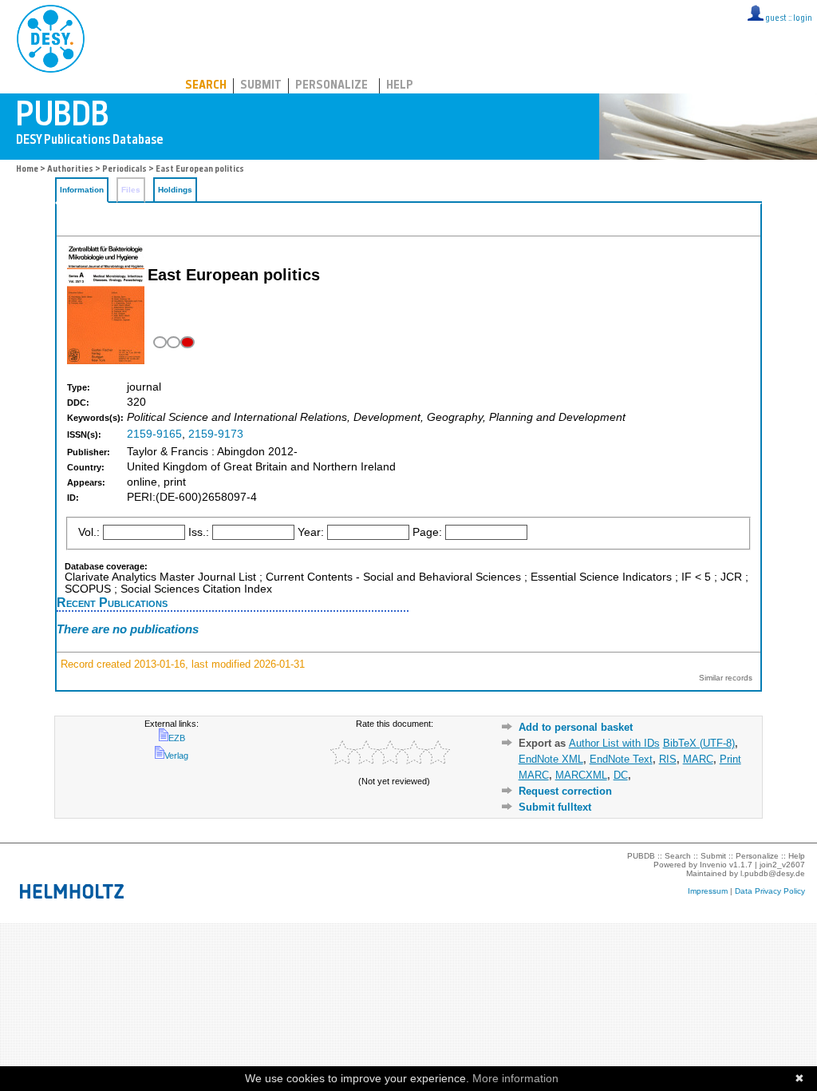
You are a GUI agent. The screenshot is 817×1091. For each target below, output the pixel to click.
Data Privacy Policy (770, 891)
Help (399, 86)
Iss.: (198, 532)
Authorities (70, 169)
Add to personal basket (576, 727)
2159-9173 (215, 434)
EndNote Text (621, 759)
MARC (698, 759)
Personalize (331, 86)
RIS (668, 759)
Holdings (175, 189)
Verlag (176, 755)
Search (206, 86)
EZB (176, 738)
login (802, 18)
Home (27, 169)
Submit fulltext (555, 807)
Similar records (725, 677)
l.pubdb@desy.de (772, 873)
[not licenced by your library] (172, 342)
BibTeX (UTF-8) (699, 743)
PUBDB (121, 36)
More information (515, 1078)
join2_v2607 (782, 864)
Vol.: (89, 532)
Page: (427, 532)
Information (82, 189)
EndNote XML (551, 759)
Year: (311, 532)
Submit (261, 86)
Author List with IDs (614, 743)
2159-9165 (154, 434)
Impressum (708, 891)
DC (621, 775)
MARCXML (581, 775)
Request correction (565, 791)
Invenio (713, 864)
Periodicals (124, 169)
